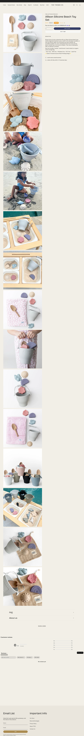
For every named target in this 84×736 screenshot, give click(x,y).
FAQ (11, 612)
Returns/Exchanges (34, 721)
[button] (11, 5)
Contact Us (32, 729)
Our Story (32, 718)
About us (13, 618)
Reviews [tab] (4, 653)
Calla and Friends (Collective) (51, 14)
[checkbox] (37, 657)
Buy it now (63, 31)
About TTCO (33, 726)
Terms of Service (10, 735)
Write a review (80, 652)
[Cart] (79, 5)
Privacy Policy (33, 723)
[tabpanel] (42, 666)
